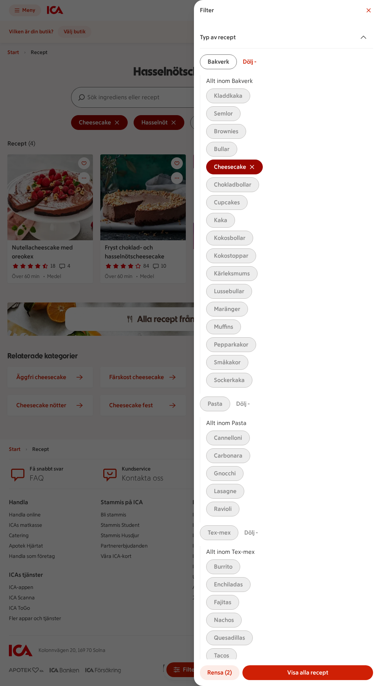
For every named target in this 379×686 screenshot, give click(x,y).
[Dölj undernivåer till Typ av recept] (365, 37)
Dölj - (249, 61)
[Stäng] (368, 10)
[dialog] (286, 343)
